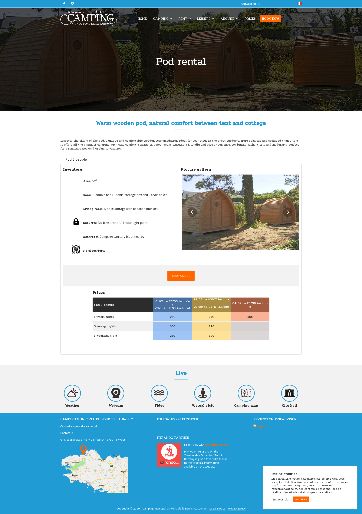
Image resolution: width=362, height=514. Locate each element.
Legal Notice (217, 508)
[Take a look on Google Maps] (94, 492)
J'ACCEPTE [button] (301, 499)
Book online (181, 276)
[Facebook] (64, 4)
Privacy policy (237, 508)
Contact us (67, 433)
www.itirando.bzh (217, 444)
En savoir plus (281, 499)
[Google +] (72, 4)
